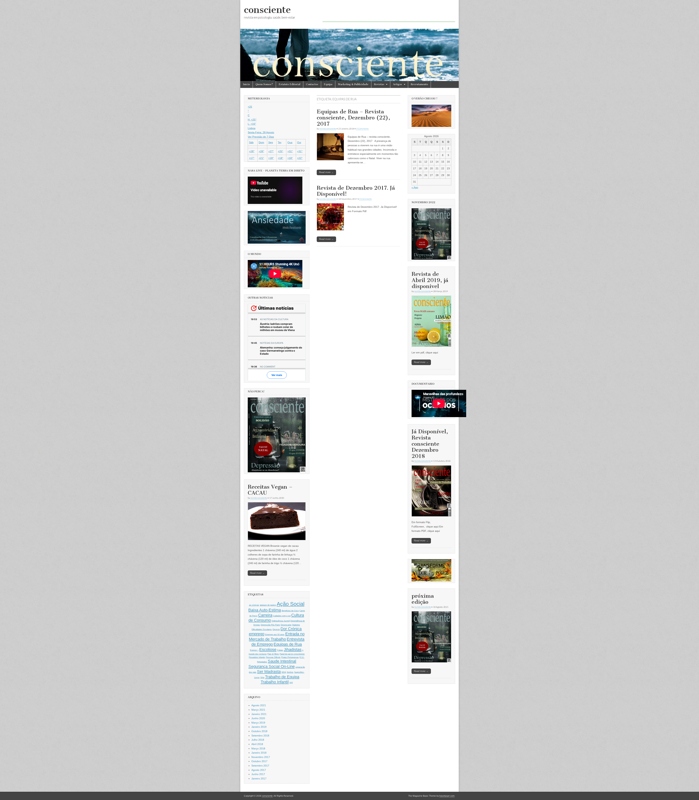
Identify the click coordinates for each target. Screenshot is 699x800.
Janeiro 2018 (258, 752)
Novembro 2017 (260, 757)
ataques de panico (268, 605)
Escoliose (267, 649)
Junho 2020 (258, 718)
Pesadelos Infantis (257, 657)
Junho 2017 (258, 774)
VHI (291, 682)
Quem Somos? (264, 84)
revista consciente (327, 128)
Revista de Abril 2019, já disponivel (430, 280)
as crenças (254, 605)
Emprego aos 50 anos (275, 634)
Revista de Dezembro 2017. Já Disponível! (356, 191)
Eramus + (254, 650)
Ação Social (290, 604)
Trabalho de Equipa (282, 677)
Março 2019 (258, 722)
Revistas (379, 84)
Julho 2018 (257, 739)
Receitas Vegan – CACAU (270, 490)
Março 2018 (258, 748)
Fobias (280, 650)
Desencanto (286, 625)
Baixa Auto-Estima (264, 610)
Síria (262, 677)
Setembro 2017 (260, 765)
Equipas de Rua (288, 644)
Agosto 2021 (258, 705)
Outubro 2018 (259, 731)
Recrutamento (419, 84)
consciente (267, 9)
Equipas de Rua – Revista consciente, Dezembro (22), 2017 (353, 117)
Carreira (265, 615)
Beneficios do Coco (290, 611)
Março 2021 (258, 709)
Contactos (312, 84)
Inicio (246, 84)
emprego (256, 634)
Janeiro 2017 (258, 778)
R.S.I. (301, 657)
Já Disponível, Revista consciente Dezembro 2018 (430, 443)
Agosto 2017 (258, 770)
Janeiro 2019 (258, 726)
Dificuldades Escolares (262, 629)
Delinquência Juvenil (281, 621)
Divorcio (276, 629)
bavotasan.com (447, 796)
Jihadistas (292, 649)
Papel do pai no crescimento (292, 654)
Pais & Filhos (273, 654)
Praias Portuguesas (290, 657)
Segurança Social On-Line (271, 666)
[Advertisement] (389, 13)
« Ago (415, 187)
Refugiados (262, 662)
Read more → (326, 172)
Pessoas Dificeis (273, 657)
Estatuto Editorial (289, 84)
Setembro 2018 (260, 735)
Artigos (397, 84)
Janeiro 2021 (258, 714)
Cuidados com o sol (282, 616)
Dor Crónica (291, 628)
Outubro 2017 (259, 761)
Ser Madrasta (269, 671)
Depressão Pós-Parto (270, 625)
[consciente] (349, 40)
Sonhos (290, 672)
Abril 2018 (257, 744)
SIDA (283, 672)
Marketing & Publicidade (353, 84)
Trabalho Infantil (275, 682)
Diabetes (296, 625)
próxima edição (423, 599)
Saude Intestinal (282, 661)
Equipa (328, 84)
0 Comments (362, 128)
